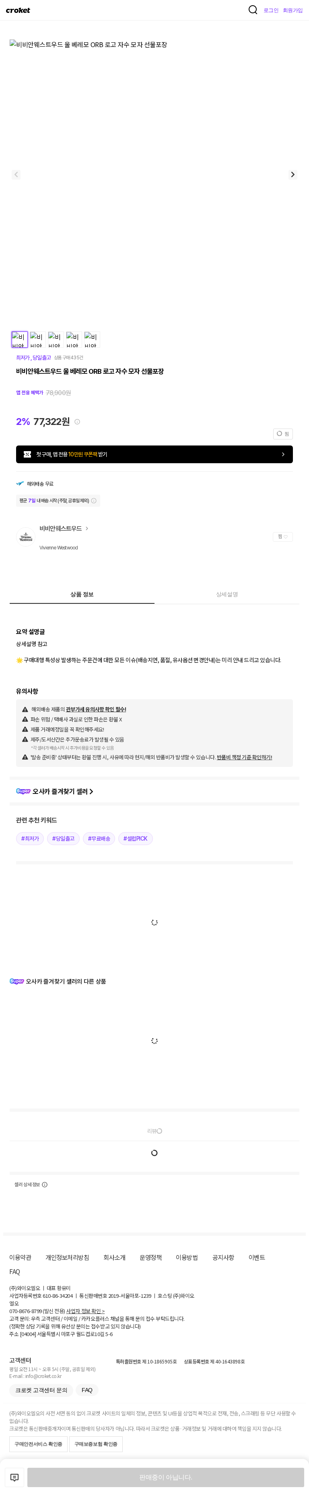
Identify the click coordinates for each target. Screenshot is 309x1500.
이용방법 (187, 1257)
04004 (28, 1334)
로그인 (271, 10)
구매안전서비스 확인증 (38, 1444)
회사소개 (114, 1257)
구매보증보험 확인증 (95, 1444)
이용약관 (20, 1257)
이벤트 (257, 1257)
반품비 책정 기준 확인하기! (244, 757)
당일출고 (41, 357)
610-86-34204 (57, 1295)
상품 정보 (82, 594)
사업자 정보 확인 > (85, 1311)
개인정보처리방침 (67, 1257)
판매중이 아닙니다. (165, 1477)
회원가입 (293, 10)
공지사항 (223, 1257)
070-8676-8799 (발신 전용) (37, 1311)
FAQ (14, 1271)
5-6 (109, 1334)
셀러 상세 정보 (27, 1184)
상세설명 (227, 594)
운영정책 (150, 1257)
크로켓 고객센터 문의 (41, 1390)
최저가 (23, 357)
